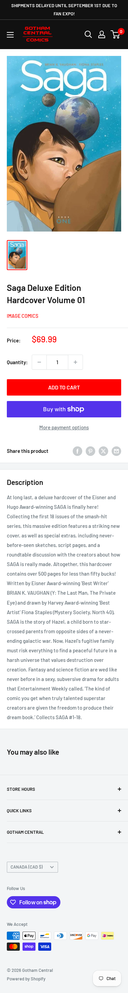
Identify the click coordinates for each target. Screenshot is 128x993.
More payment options (64, 427)
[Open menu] (10, 35)
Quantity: (17, 362)
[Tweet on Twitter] (103, 451)
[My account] (101, 34)
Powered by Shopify (26, 978)
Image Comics (22, 316)
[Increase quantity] (75, 362)
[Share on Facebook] (77, 451)
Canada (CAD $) (27, 867)
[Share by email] (116, 451)
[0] (115, 34)
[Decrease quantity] (39, 362)
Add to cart (64, 387)
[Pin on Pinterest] (90, 451)
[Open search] (88, 34)
